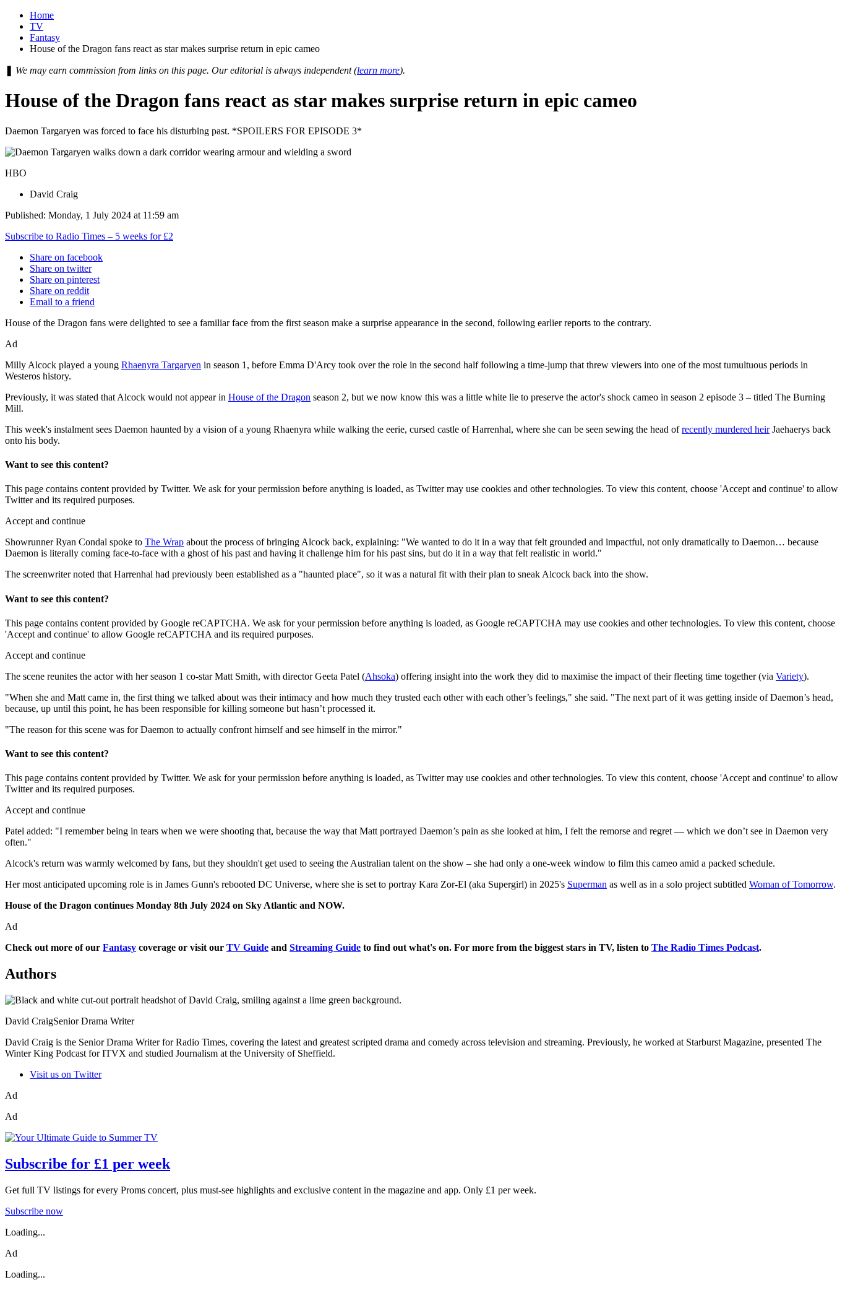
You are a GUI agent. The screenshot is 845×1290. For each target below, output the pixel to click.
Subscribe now (34, 1211)
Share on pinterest (65, 279)
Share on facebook (66, 257)
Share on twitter (61, 268)
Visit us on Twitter (65, 1074)
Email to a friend (62, 302)
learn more (378, 70)
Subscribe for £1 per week (87, 1164)
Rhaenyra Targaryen (161, 365)
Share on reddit (59, 290)
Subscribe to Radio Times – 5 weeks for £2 (89, 236)
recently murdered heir (726, 429)
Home (42, 15)
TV (36, 26)
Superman (587, 884)
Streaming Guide (325, 947)
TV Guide (247, 947)
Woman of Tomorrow (791, 884)
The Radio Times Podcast (705, 947)
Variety (790, 676)
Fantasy (45, 37)
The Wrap (164, 542)
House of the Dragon (269, 397)
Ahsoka (380, 676)
